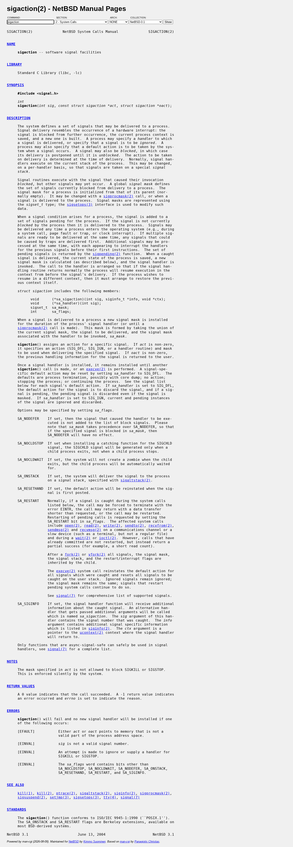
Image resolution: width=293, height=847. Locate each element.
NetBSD (74, 841)
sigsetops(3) (80, 205)
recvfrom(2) (160, 525)
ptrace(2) (66, 793)
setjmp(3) (59, 797)
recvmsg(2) (90, 530)
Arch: (115, 18)
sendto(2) (134, 525)
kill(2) (44, 793)
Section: (62, 18)
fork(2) (72, 554)
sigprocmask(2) (118, 196)
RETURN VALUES (21, 686)
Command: (15, 18)
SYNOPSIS (15, 85)
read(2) (91, 525)
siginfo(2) (99, 628)
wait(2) (83, 538)
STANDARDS (16, 810)
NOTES (12, 661)
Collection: (138, 18)
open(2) (72, 525)
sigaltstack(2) (136, 480)
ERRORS (13, 711)
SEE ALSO (15, 785)
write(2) (112, 525)
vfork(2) (97, 554)
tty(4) (109, 797)
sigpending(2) (107, 254)
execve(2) (96, 369)
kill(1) (25, 793)
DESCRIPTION (18, 118)
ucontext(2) (91, 633)
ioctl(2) (107, 538)
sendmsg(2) (58, 530)
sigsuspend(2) (31, 797)
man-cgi (125, 841)
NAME (11, 44)
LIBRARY (14, 64)
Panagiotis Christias (146, 841)
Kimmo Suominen (94, 841)
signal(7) (66, 596)
